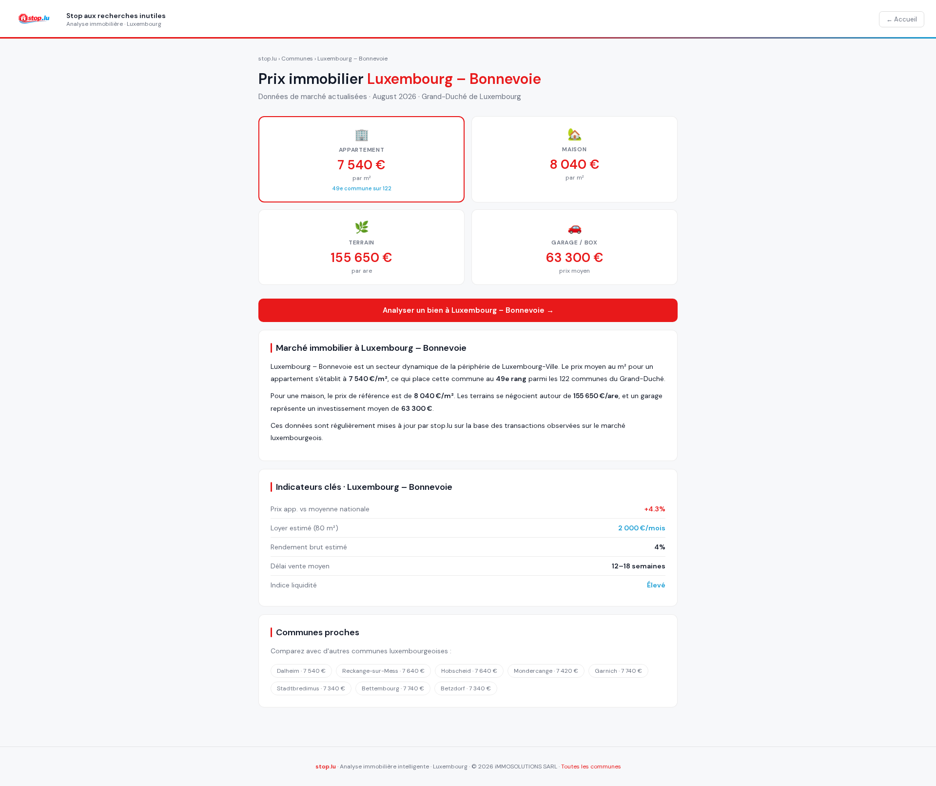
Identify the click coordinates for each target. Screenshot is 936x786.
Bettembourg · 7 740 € (393, 688)
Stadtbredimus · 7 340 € (311, 688)
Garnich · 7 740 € (618, 671)
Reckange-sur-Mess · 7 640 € (383, 671)
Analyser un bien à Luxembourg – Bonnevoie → (468, 310)
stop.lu (267, 58)
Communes (297, 58)
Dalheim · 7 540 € (301, 671)
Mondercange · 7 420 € (546, 671)
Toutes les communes (591, 766)
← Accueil (901, 19)
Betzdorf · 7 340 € (466, 688)
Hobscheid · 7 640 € (469, 671)
